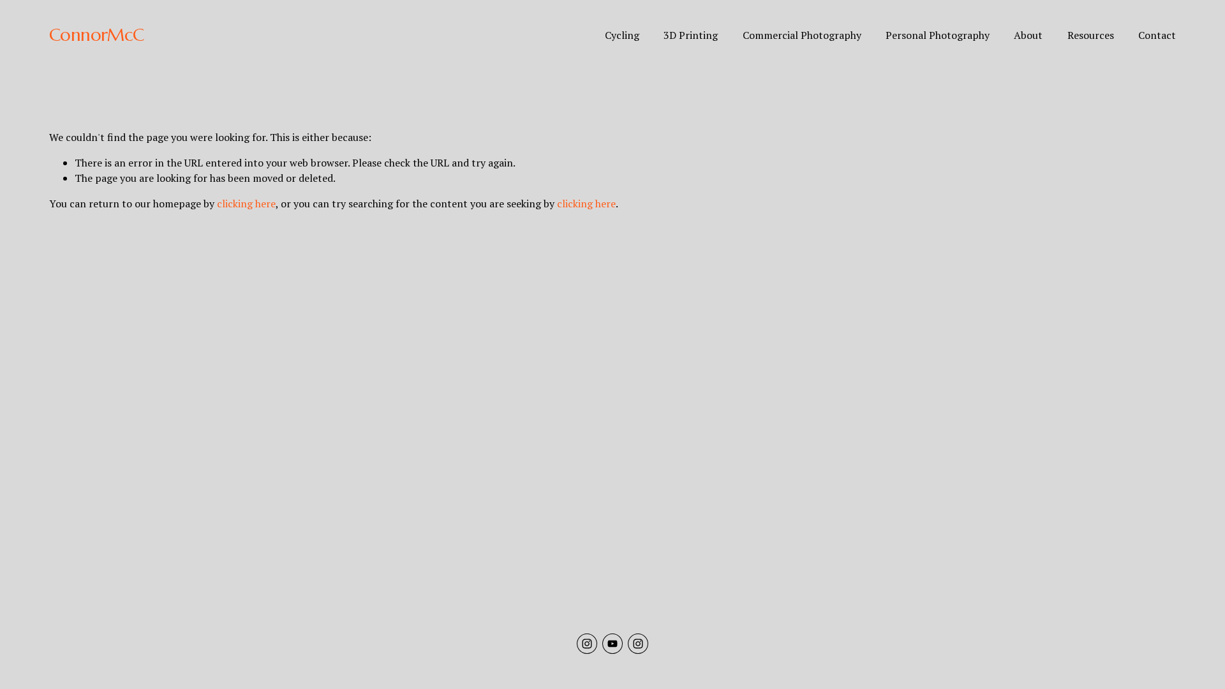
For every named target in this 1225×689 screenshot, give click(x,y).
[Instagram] (587, 643)
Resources (1090, 35)
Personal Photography (938, 35)
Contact (1157, 35)
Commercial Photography (802, 35)
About (1028, 35)
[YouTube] (612, 643)
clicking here (246, 203)
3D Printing (691, 35)
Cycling (622, 35)
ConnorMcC (96, 35)
